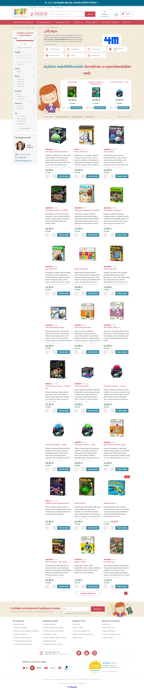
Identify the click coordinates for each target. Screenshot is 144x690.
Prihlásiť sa (98, 609)
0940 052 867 (41, 14)
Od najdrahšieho (77, 117)
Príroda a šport (91, 22)
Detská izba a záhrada (110, 22)
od (15, 40)
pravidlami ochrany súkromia (81, 613)
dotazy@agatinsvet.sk (24, 160)
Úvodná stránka (17, 27)
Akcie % (126, 22)
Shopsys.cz (82, 683)
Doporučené (48, 117)
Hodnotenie (90, 117)
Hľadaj (90, 14)
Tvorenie (77, 22)
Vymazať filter (24, 128)
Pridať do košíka (76, 108)
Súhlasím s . (77, 613)
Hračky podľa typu (43, 22)
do (34, 40)
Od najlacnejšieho (62, 117)
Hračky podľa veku (62, 22)
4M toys (40, 27)
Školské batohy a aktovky (23, 22)
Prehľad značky (30, 27)
